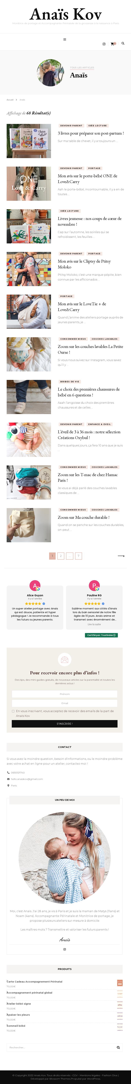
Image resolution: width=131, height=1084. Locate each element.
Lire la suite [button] (94, 624)
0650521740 (18, 772)
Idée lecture (97, 125)
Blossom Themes (59, 1078)
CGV (75, 1075)
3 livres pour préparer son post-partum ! (91, 133)
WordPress (93, 1078)
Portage (94, 168)
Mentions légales (90, 1075)
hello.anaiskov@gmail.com (27, 779)
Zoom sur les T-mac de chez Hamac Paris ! (88, 477)
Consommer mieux (73, 339)
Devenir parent (71, 125)
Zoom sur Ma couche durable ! (84, 517)
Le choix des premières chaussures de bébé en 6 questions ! (89, 392)
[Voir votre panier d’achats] (112, 44)
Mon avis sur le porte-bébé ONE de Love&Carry (87, 178)
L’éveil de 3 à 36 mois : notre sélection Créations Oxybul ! (89, 434)
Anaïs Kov (65, 13)
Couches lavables (105, 339)
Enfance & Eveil (99, 424)
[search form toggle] (123, 43)
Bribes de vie (69, 381)
